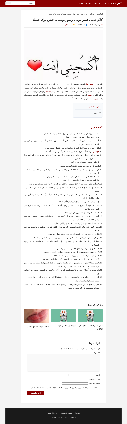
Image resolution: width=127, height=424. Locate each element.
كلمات (48, 91)
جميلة (90, 95)
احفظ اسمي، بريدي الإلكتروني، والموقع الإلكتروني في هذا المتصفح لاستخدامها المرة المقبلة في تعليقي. (64, 387)
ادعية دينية (88, 3)
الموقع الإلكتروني (94, 383)
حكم (100, 3)
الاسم (97, 375)
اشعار (95, 3)
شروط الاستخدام (52, 413)
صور (96, 99)
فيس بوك (89, 84)
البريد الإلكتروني (94, 379)
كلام (104, 3)
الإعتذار (96, 151)
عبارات (110, 3)
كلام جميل (97, 113)
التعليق (97, 353)
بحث (8, 3)
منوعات (81, 3)
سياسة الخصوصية (66, 413)
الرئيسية (100, 14)
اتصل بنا (77, 413)
